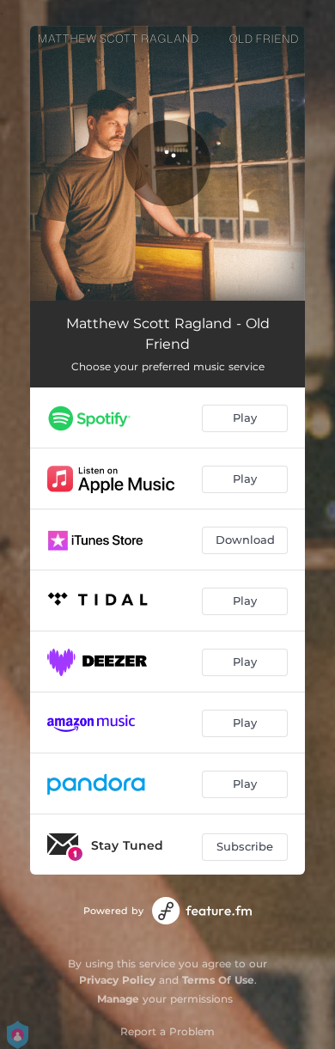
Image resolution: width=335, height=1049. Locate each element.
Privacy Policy (117, 979)
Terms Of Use (218, 979)
